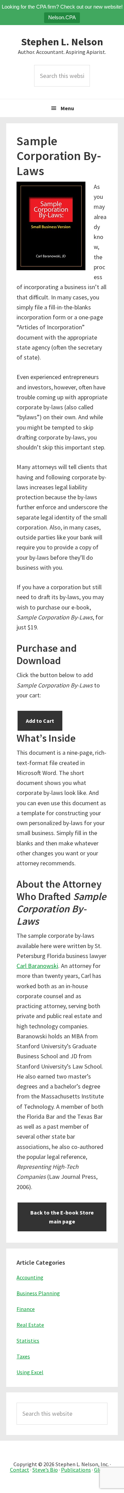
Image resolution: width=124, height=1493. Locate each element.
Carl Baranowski (37, 966)
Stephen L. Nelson (62, 41)
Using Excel (30, 1372)
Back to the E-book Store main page (62, 1217)
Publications (76, 1469)
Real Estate (30, 1324)
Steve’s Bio (45, 1469)
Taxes (23, 1356)
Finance (26, 1309)
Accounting (30, 1277)
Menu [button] (67, 108)
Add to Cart (40, 720)
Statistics (28, 1340)
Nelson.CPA (62, 17)
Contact (19, 1469)
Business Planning (38, 1293)
